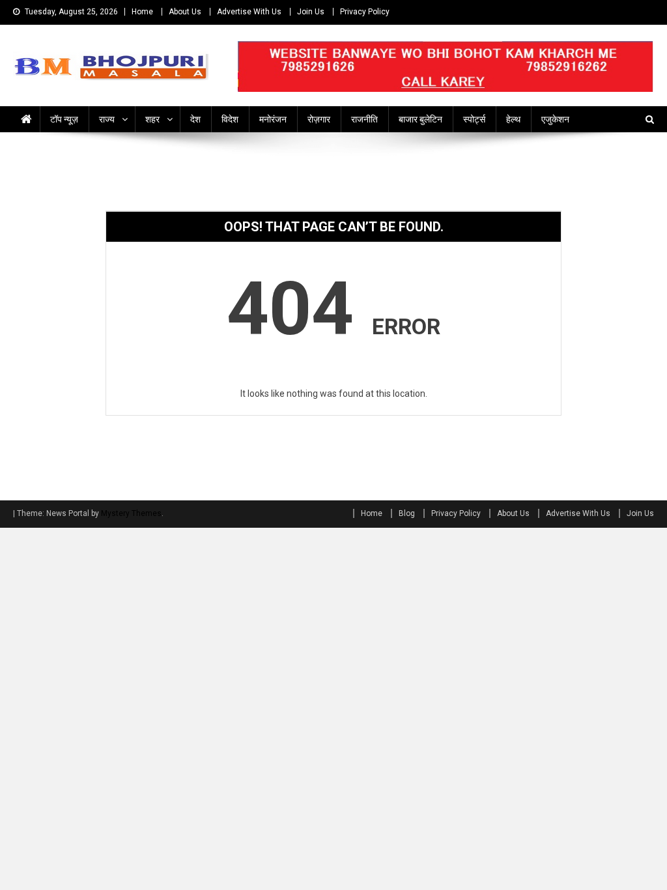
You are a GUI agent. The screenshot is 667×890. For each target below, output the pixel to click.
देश (195, 119)
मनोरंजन (273, 119)
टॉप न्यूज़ (64, 119)
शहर (152, 119)
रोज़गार (318, 119)
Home (142, 11)
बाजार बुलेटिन (420, 119)
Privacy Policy (365, 11)
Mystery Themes (131, 513)
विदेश (229, 119)
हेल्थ (513, 119)
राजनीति (364, 119)
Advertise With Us (249, 11)
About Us (185, 11)
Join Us (310, 11)
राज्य (107, 119)
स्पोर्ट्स (474, 119)
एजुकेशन (555, 119)
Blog (407, 513)
